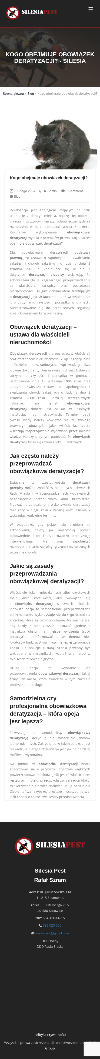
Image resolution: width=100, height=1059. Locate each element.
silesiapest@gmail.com (52, 933)
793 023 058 (52, 925)
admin (52, 191)
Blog (30, 93)
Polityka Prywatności (50, 1034)
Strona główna (13, 93)
